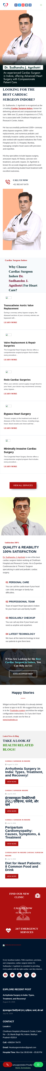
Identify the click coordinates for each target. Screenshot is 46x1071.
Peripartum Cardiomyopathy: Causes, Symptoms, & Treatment (22, 832)
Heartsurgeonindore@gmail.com (22, 1047)
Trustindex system (17, 711)
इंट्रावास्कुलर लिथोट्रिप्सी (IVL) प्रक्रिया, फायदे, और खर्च (21, 801)
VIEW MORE (12, 782)
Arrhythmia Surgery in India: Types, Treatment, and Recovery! (24, 772)
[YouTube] (23, 5)
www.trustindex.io (10, 720)
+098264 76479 (14, 1042)
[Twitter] (19, 5)
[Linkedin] (30, 5)
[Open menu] (41, 5)
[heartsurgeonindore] (5, 5)
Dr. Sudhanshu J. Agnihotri (14, 557)
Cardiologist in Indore (15, 852)
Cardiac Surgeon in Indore (17, 761)
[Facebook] (16, 5)
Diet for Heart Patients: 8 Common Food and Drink (23, 866)
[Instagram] (26, 5)
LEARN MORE (10, 322)
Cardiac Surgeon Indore (22, 108)
